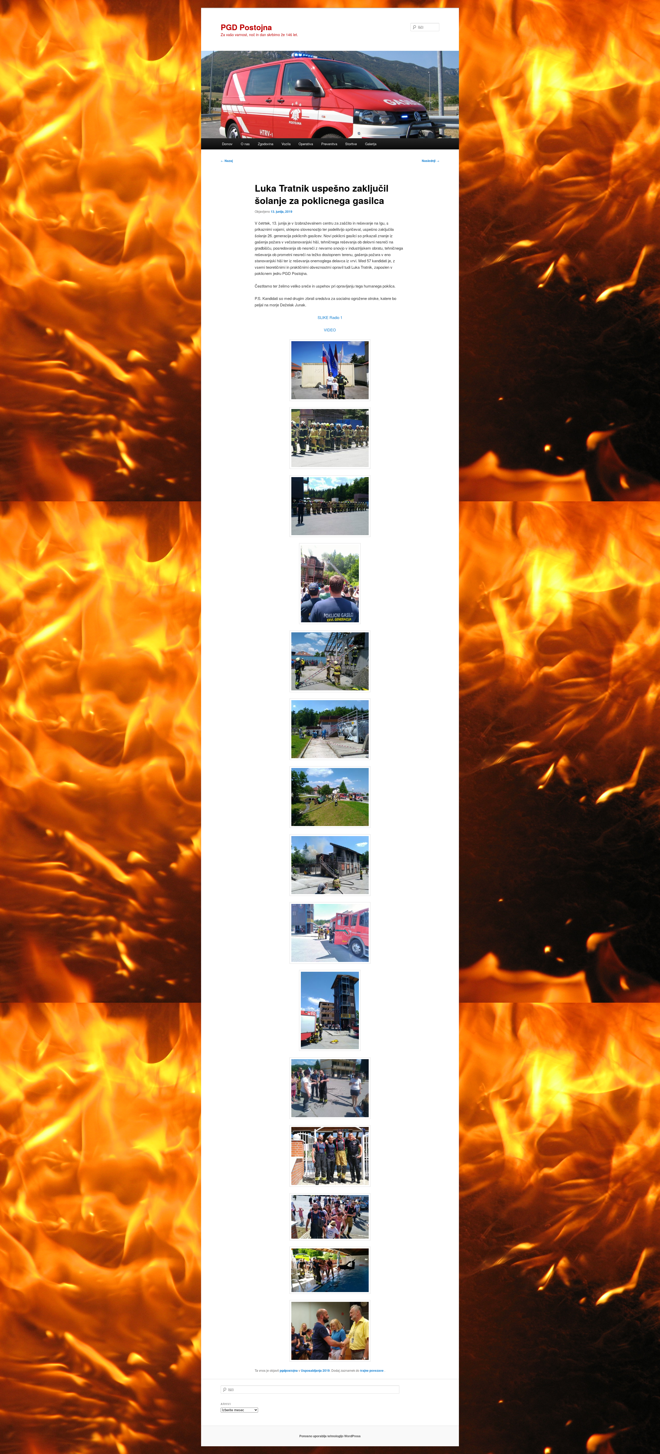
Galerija (370, 143)
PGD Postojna (246, 26)
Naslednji (430, 160)
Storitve (351, 143)
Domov (227, 143)
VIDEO (330, 329)
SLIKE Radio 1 (330, 317)
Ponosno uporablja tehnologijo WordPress (330, 1436)
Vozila (286, 143)
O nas (245, 143)
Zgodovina (265, 143)
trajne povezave (372, 1370)
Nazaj (227, 160)
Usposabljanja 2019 (315, 1370)
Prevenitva (329, 143)
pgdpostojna (289, 1370)
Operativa (306, 143)
